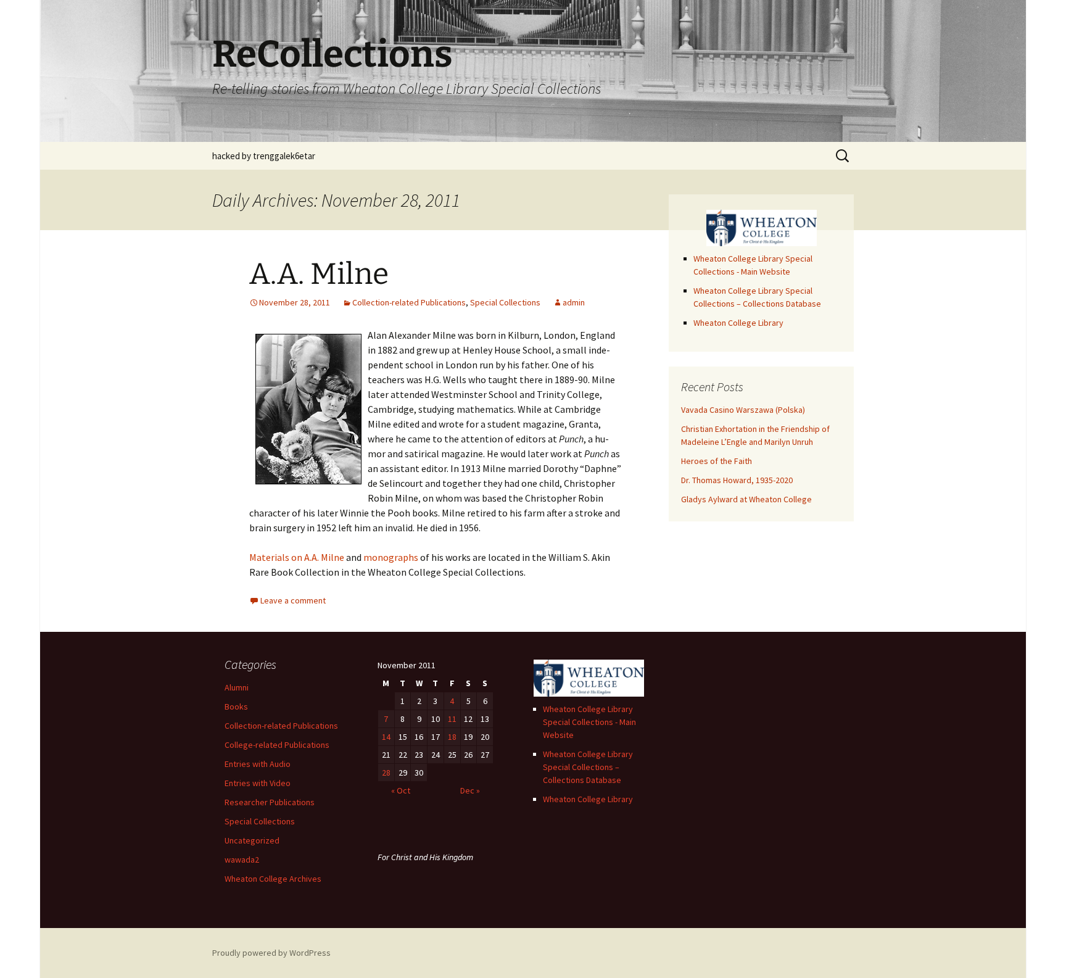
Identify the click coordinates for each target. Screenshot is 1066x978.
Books (236, 706)
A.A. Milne (319, 274)
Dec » (470, 790)
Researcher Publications (270, 802)
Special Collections (505, 302)
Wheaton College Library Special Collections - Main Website (589, 721)
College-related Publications (277, 744)
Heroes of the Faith (716, 460)
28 (386, 772)
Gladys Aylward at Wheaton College (746, 499)
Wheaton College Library (738, 322)
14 (386, 736)
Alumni (237, 687)
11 (452, 718)
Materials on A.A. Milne (296, 557)
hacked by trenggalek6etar (263, 156)
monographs (390, 557)
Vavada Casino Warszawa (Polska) (743, 409)
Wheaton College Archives (273, 878)
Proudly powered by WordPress (271, 952)
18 (452, 736)
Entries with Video (258, 783)
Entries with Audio (258, 763)
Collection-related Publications (409, 302)
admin (574, 302)
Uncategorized (252, 840)
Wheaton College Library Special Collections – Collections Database (588, 766)
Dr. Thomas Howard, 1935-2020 (737, 480)
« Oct (400, 790)
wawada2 (242, 859)
